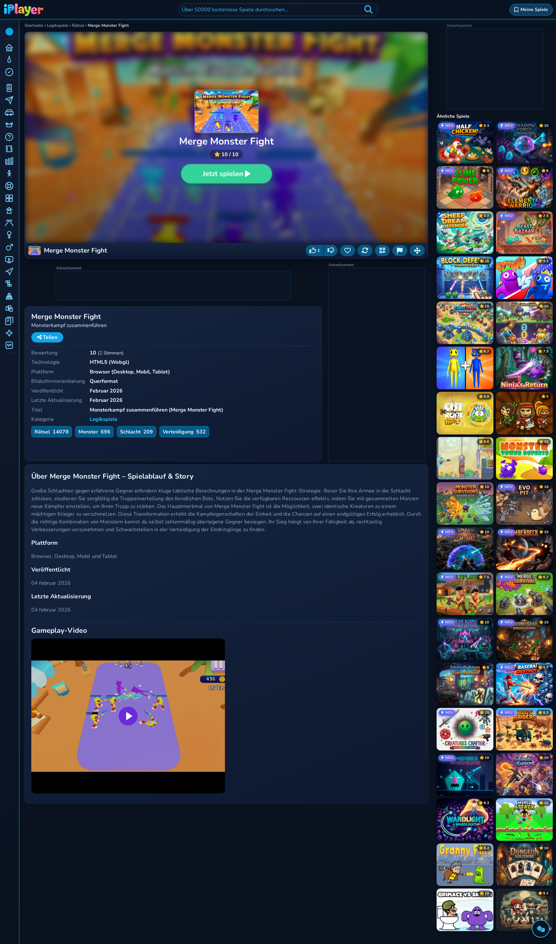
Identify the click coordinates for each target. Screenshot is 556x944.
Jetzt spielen (223, 174)
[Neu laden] (365, 250)
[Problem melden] (399, 250)
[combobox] (278, 9)
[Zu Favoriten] (347, 250)
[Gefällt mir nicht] (331, 250)
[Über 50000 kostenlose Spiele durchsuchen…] (368, 9)
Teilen (49, 337)
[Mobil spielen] (382, 250)
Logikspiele (103, 419)
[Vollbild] (417, 250)
